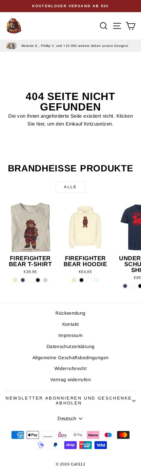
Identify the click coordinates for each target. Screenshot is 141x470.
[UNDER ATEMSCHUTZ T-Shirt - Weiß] (132, 286)
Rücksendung (70, 313)
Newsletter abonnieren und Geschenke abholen (69, 400)
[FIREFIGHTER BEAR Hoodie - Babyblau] (96, 280)
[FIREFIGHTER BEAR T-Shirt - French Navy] (22, 280)
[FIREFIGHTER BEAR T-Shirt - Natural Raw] (15, 280)
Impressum (70, 335)
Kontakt (70, 324)
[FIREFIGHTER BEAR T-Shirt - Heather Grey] (45, 280)
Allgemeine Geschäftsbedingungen (70, 357)
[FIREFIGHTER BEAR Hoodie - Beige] (73, 280)
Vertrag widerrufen (70, 379)
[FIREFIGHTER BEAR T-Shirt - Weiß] (30, 280)
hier (40, 124)
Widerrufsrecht (70, 368)
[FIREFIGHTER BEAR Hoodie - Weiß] (89, 280)
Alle (70, 187)
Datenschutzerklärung (71, 346)
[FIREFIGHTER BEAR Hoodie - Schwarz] (81, 280)
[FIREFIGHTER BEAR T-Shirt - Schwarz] (37, 280)
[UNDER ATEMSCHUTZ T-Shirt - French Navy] (125, 286)
